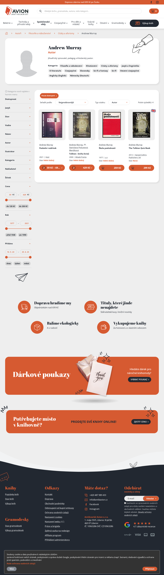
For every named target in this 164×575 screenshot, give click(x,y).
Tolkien (79, 153)
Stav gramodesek (13, 525)
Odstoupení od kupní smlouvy (59, 508)
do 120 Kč (11, 206)
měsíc (26, 263)
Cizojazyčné (59, 23)
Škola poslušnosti (107, 148)
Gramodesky (118, 23)
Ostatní (103, 23)
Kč (13, 195)
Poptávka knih (12, 494)
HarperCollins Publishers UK (138, 156)
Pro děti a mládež (76, 23)
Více (12, 568)
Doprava (49, 499)
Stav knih (9, 499)
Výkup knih (10, 503)
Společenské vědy (43, 23)
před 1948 (11, 235)
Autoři (18, 33)
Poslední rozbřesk (47, 148)
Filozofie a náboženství (40, 33)
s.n (106, 157)
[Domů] (6, 33)
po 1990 (22, 235)
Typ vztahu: (100, 102)
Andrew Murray (46, 144)
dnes (9, 263)
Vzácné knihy (91, 23)
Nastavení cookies (53, 517)
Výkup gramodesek (14, 530)
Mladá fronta (80, 157)
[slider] (6, 200)
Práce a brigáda (52, 526)
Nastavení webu (54, 521)
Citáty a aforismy (66, 33)
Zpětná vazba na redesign (57, 530)
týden (17, 263)
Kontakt (48, 494)
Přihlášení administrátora (57, 539)
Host (47, 157)
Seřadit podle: (46, 102)
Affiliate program (53, 535)
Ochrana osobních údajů (57, 512)
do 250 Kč (23, 206)
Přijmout (149, 568)
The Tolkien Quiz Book (139, 148)
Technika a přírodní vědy (23, 23)
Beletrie (7, 23)
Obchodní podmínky (54, 503)
